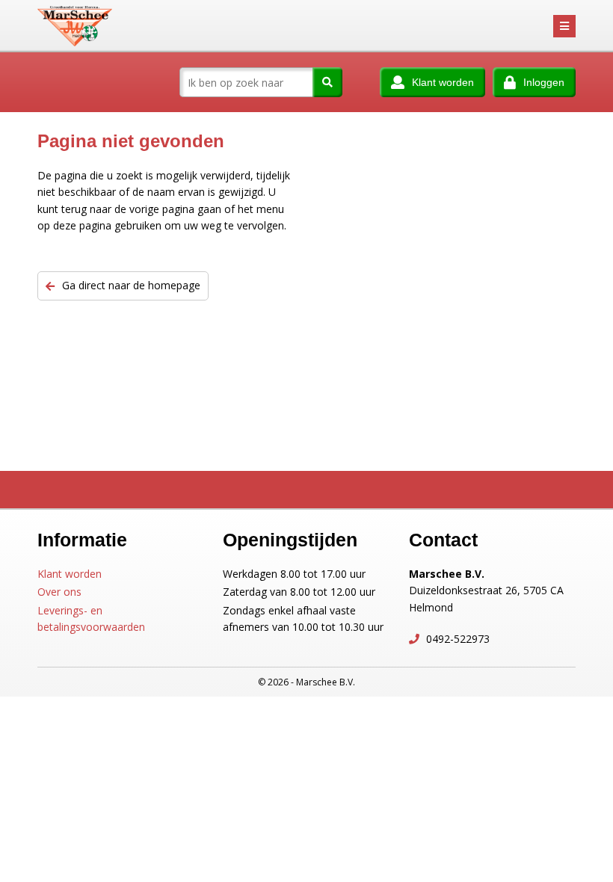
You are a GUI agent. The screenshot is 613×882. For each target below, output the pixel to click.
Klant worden (69, 574)
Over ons (59, 592)
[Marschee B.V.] (74, 26)
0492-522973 (456, 639)
